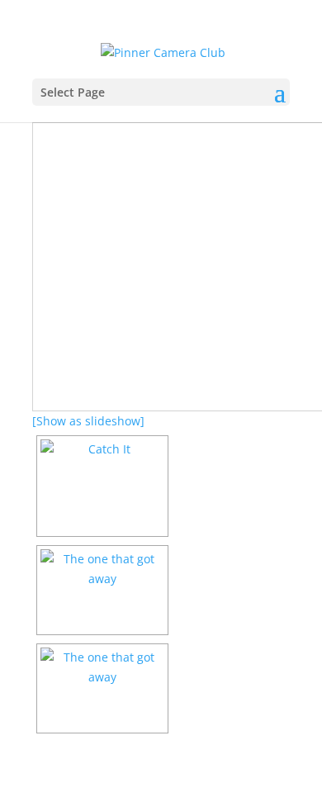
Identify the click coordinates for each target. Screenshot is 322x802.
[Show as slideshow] (88, 421)
